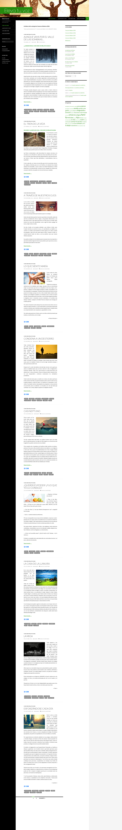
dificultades (42, 181)
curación (40, 109)
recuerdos (27, 255)
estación (49, 181)
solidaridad (34, 255)
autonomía (27, 623)
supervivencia (44, 111)
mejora (26, 552)
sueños (83, 123)
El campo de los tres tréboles (71, 61)
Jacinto (26, 792)
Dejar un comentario (44, 126)
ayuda (34, 109)
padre (69, 121)
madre (82, 119)
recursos (39, 400)
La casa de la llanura (37, 563)
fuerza (74, 117)
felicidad (70, 117)
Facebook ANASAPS (6, 50)
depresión (32, 398)
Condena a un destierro (39, 338)
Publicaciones (51, 18)
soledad (37, 111)
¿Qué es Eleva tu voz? (62, 18)
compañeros (37, 326)
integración (27, 400)
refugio (31, 111)
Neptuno (36, 474)
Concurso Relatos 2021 (70, 38)
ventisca (27, 113)
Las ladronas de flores (70, 50)
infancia (81, 117)
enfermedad (35, 697)
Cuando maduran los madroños (78, 85)
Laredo (26, 474)
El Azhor (72, 112)
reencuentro (69, 123)
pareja (31, 552)
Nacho (33, 400)
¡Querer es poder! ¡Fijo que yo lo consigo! (40, 486)
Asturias (27, 181)
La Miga (28, 636)
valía (50, 400)
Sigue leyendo (28, 101)
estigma (44, 326)
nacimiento (51, 623)
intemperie (46, 109)
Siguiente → (42, 798)
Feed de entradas (5, 59)
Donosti (27, 472)
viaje (84, 125)
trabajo (41, 255)
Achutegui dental (69, 87)
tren (78, 125)
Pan (46, 697)
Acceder (3, 57)
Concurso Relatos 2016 (29, 34)
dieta (38, 551)
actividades (27, 696)
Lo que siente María (36, 266)
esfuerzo (43, 551)
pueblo (30, 625)
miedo (86, 119)
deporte (75, 110)
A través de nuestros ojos (40, 195)
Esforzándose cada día (38, 708)
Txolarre (36, 625)
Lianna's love (77, 119)
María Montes (51, 326)
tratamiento (52, 111)
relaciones (51, 697)
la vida (73, 119)
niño (26, 625)
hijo (77, 117)
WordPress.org (5, 62)
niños (49, 253)
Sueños (71, 90)
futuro (41, 697)
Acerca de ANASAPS (81, 18)
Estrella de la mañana (35, 472)
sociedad (74, 123)
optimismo (27, 327)
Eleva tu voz (5, 18)
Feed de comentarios (6, 61)
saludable (37, 552)
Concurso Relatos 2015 (70, 30)
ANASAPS (34, 42)
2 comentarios (41, 42)
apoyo (26, 253)
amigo (75, 106)
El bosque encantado (69, 65)
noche (66, 121)
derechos (38, 398)
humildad (45, 623)
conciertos (32, 551)
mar (31, 474)
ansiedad (40, 696)
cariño (81, 108)
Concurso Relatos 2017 (70, 35)
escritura (67, 115)
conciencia (46, 696)
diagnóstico (43, 253)
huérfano (49, 472)
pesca (41, 474)
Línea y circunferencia (70, 57)
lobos (52, 109)
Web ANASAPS (5, 49)
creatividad (71, 110)
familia (43, 472)
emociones (77, 112)
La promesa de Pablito (70, 54)
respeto (33, 327)
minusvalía (32, 792)
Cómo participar (71, 18)
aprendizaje (67, 108)
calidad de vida (34, 181)
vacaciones (27, 184)
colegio (36, 253)
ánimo (26, 551)
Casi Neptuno (32, 411)
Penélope (54, 253)
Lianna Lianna (50, 551)
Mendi (26, 111)
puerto (45, 474)
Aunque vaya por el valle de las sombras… (39, 38)
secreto (51, 474)
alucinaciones (28, 109)
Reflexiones (68, 40)
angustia (34, 696)
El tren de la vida (34, 123)
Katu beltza (69, 119)
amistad (79, 106)
